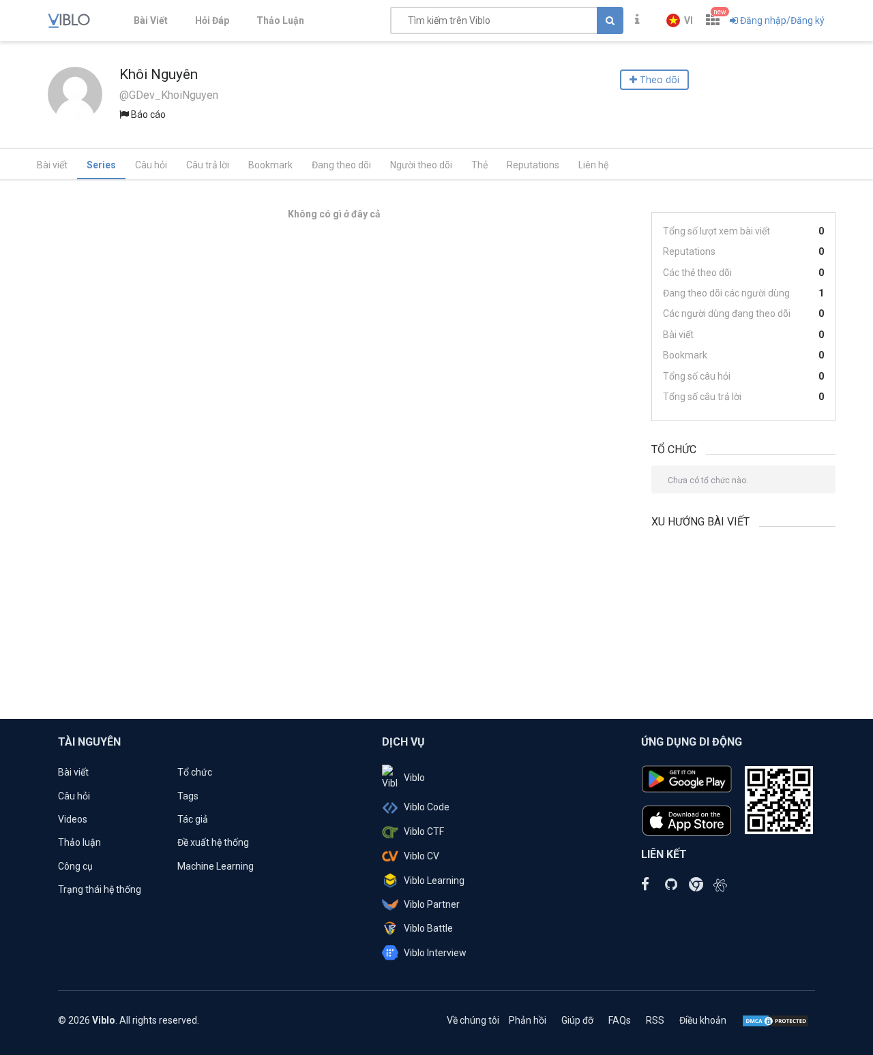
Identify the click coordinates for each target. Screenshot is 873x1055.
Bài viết (52, 164)
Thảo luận (79, 842)
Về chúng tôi (473, 1020)
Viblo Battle (428, 928)
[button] (679, 20)
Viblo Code (426, 806)
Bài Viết (151, 20)
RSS (655, 1020)
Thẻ (479, 164)
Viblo (414, 777)
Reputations (533, 164)
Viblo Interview (435, 952)
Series (101, 164)
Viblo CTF (424, 831)
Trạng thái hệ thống (99, 889)
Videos (72, 819)
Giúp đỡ (577, 1020)
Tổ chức (194, 772)
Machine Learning (215, 866)
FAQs (619, 1020)
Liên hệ (593, 164)
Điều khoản (702, 1020)
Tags (187, 796)
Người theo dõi (421, 164)
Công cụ (75, 866)
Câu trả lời (207, 164)
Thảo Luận (280, 20)
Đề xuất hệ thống (213, 842)
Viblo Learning (434, 880)
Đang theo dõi (341, 164)
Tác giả (192, 819)
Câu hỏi (151, 164)
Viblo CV (421, 856)
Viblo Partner (432, 904)
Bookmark (270, 164)
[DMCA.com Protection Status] (775, 1020)
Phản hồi (527, 1020)
